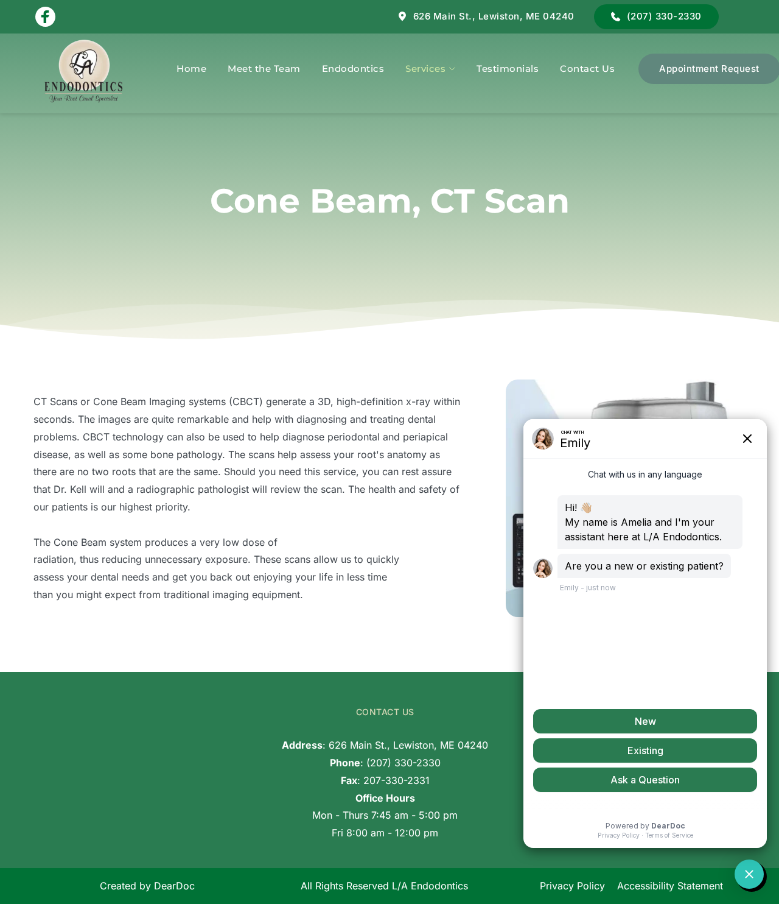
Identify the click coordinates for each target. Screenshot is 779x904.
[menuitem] (191, 68)
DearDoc (174, 886)
